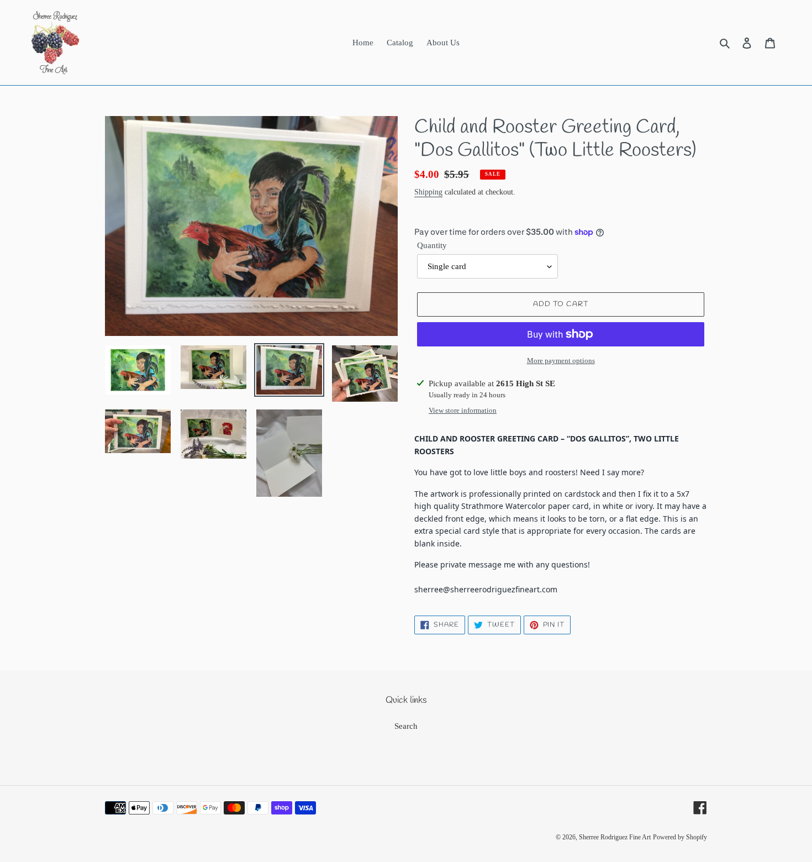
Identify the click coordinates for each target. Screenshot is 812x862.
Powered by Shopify (680, 837)
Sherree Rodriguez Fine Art (615, 837)
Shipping (428, 192)
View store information (463, 410)
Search (406, 726)
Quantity (432, 245)
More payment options (561, 360)
